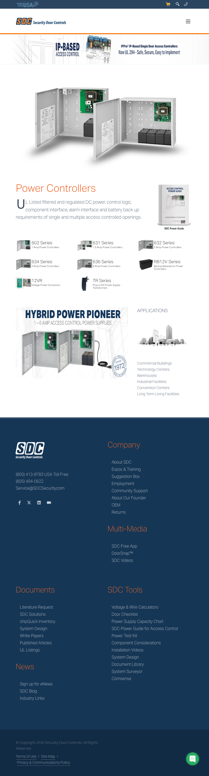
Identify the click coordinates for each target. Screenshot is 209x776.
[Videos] (49, 503)
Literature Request (36, 607)
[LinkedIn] (39, 503)
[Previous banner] (4, 49)
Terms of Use (26, 756)
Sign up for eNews (36, 684)
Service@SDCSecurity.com (40, 488)
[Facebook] (20, 503)
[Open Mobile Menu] (188, 21)
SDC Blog (28, 691)
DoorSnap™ (122, 553)
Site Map (48, 756)
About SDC (122, 462)
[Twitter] (29, 503)
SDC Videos (122, 560)
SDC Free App (124, 546)
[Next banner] (204, 49)
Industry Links (32, 698)
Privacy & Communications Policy (43, 762)
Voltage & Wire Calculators (135, 607)
